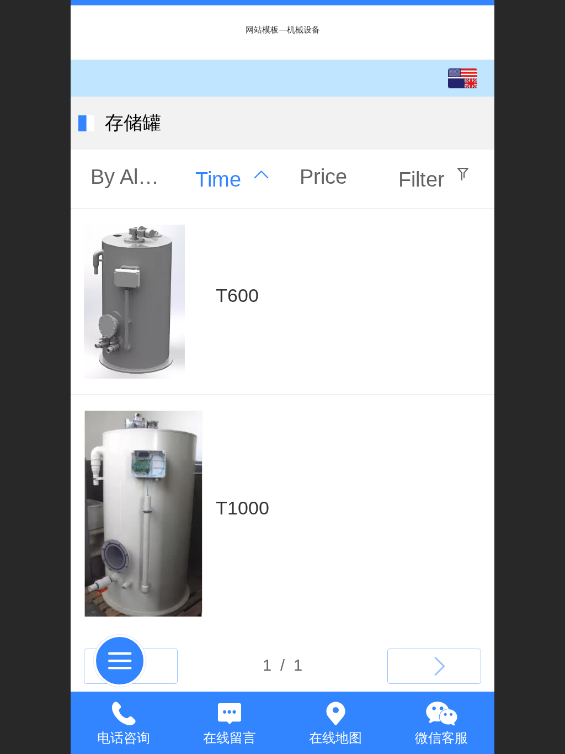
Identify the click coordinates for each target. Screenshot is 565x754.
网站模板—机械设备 (283, 29)
